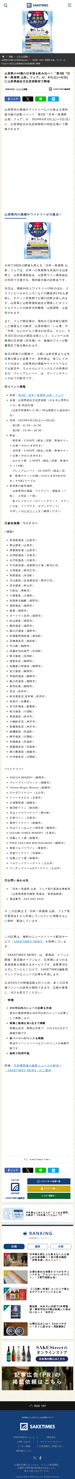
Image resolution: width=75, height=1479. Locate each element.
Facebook (40, 1458)
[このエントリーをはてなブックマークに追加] (53, 98)
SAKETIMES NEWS (28, 941)
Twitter (35, 1458)
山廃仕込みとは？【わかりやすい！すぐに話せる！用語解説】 (48, 1325)
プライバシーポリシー (51, 1441)
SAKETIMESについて (23, 1437)
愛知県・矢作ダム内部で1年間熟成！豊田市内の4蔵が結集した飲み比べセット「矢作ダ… (50, 1309)
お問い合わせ (23, 1441)
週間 (37, 1246)
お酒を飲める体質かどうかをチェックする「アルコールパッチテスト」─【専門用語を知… (49, 1274)
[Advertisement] (37, 172)
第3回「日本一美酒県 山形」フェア (41, 395)
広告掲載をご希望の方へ (51, 1446)
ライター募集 (23, 1446)
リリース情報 (21, 89)
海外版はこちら (23, 1450)
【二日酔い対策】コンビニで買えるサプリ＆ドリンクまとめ (49, 1290)
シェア (14, 99)
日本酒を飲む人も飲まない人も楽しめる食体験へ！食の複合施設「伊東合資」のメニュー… (49, 1257)
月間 (61, 1246)
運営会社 (51, 1437)
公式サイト (31, 511)
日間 (14, 1246)
